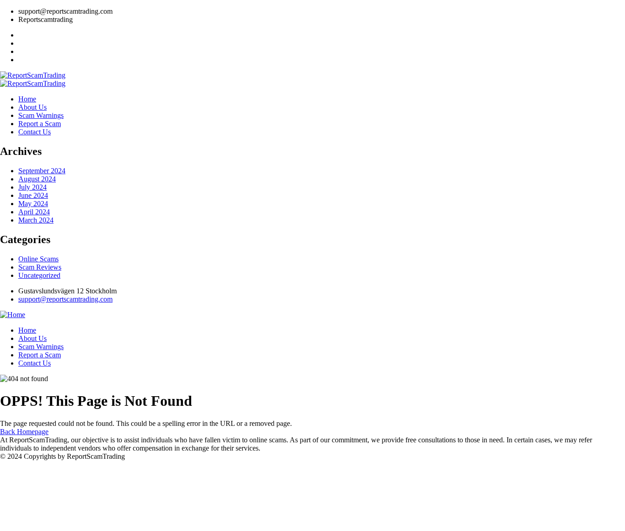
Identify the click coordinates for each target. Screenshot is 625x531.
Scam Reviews (39, 267)
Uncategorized (39, 275)
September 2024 (41, 171)
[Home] (12, 315)
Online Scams (38, 259)
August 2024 (37, 179)
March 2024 (36, 220)
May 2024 (33, 203)
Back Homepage (24, 431)
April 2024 (34, 212)
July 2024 (32, 187)
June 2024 (33, 195)
